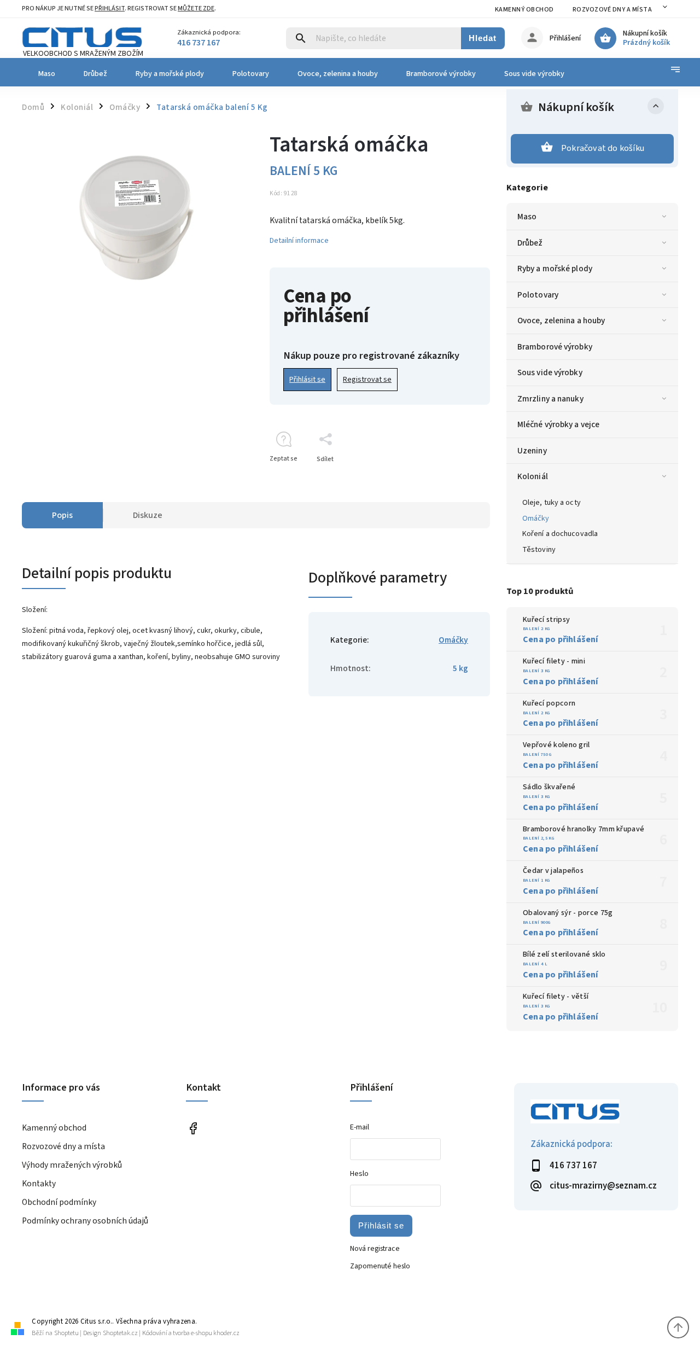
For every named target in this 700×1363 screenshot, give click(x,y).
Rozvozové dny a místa (612, 9)
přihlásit (110, 8)
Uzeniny (532, 451)
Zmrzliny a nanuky (550, 399)
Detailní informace (299, 240)
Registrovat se (367, 379)
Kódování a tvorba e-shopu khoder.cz (191, 1333)
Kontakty (39, 1184)
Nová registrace (375, 1248)
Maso (526, 217)
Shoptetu (66, 1333)
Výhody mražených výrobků (72, 1165)
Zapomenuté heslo (380, 1266)
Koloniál (532, 476)
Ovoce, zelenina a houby (561, 320)
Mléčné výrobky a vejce (558, 424)
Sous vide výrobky (549, 372)
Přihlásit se (307, 379)
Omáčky (536, 518)
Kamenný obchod (524, 9)
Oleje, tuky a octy (551, 502)
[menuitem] (45, 73)
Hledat (483, 38)
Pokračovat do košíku (602, 148)
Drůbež (530, 243)
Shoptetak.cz (120, 1333)
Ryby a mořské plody (554, 269)
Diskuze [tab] (147, 515)
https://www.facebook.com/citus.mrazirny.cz (193, 1128)
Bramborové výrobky (554, 347)
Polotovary (537, 295)
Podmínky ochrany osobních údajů (85, 1221)
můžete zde (196, 8)
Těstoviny (539, 549)
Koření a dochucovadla (560, 533)
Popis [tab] (62, 515)
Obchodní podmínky (59, 1202)
